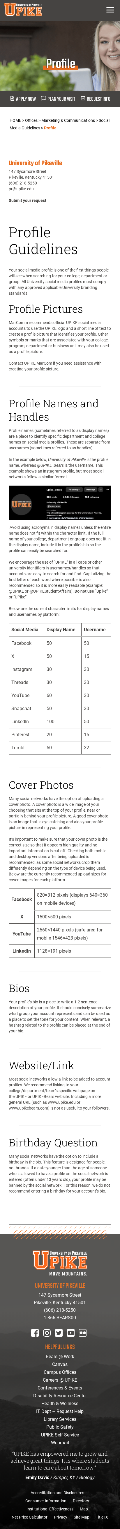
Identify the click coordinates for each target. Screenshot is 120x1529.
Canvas (60, 1364)
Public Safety (60, 1427)
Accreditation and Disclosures (57, 1492)
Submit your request (27, 200)
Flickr (83, 1340)
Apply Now (26, 99)
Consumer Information (45, 1501)
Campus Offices (60, 1372)
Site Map (81, 1517)
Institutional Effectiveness (50, 1509)
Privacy (60, 1517)
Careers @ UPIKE (60, 1380)
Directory (81, 1501)
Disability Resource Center (60, 1395)
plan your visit (61, 99)
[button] (110, 9)
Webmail (60, 1442)
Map (84, 1509)
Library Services (60, 1419)
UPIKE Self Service (60, 1435)
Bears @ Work (60, 1356)
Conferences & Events (60, 1388)
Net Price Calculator (29, 1517)
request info (98, 99)
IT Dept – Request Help (60, 1411)
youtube (74, 1340)
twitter (60, 1340)
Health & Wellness (59, 1403)
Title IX (102, 1517)
